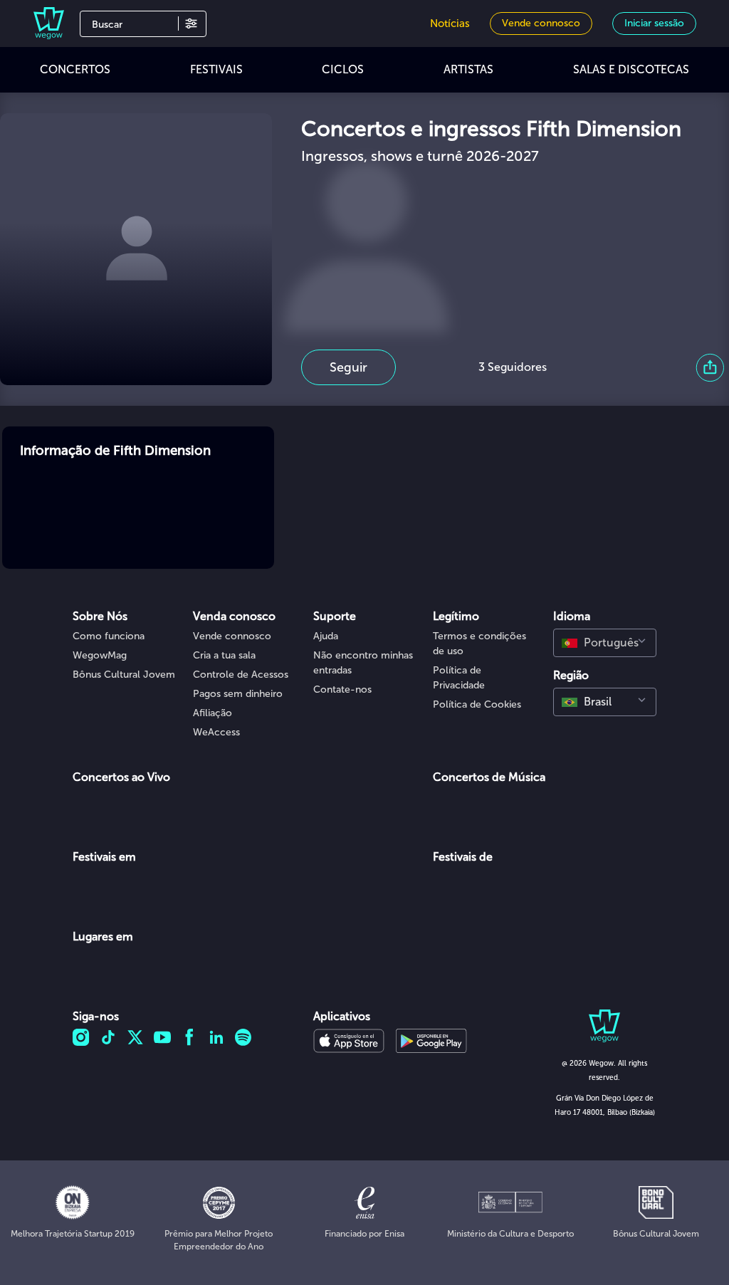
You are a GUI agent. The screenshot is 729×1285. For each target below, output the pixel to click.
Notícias (450, 23)
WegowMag (100, 655)
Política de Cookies (477, 704)
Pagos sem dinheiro (238, 694)
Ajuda (325, 636)
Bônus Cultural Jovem (124, 674)
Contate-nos (342, 689)
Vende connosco (232, 636)
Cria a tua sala (224, 655)
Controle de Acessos (240, 674)
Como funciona (109, 636)
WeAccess (216, 732)
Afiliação (212, 713)
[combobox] (605, 642)
